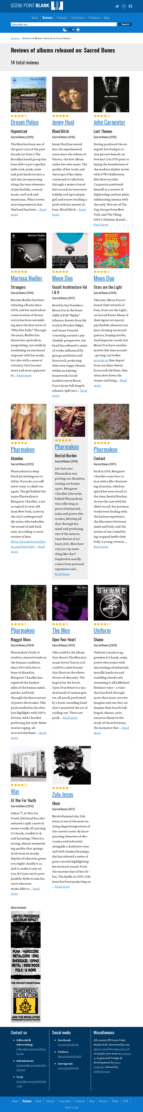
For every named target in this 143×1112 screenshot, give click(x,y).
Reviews (47, 17)
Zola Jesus (62, 794)
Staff (125, 1101)
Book (38, 1101)
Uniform (102, 630)
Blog (106, 17)
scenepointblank (68, 1068)
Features (94, 17)
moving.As (101, 360)
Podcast (62, 17)
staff (105, 1049)
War (15, 791)
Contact (103, 1101)
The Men (61, 630)
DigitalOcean (102, 1071)
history (98, 1049)
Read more (101, 224)
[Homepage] (37, 6)
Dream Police (25, 121)
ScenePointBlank (68, 1044)
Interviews (77, 17)
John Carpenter (109, 121)
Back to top (71, 1107)
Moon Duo (62, 277)
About (115, 1101)
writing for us (120, 1049)
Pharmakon (23, 449)
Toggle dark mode (71, 29)
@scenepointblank (69, 1056)
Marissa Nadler (26, 277)
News (35, 17)
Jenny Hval (63, 121)
